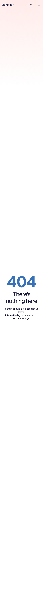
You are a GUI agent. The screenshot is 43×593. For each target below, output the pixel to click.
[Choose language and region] (31, 4)
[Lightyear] (8, 4)
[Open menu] (39, 5)
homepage (23, 318)
